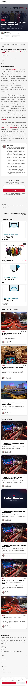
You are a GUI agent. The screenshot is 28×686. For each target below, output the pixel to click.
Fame (3, 282)
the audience (4, 119)
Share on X (7, 36)
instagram (4, 672)
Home (2, 16)
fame (16, 127)
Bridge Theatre (10, 51)
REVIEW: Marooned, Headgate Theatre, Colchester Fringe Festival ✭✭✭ (12, 478)
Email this (7, 39)
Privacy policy (9, 194)
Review (14, 16)
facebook (10, 672)
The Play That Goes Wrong (7, 260)
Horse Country (5, 303)
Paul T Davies (10, 145)
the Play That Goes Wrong (8, 127)
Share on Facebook (16, 36)
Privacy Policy (17, 680)
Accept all (9, 683)
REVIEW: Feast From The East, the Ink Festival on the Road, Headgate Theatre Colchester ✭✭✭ (13, 582)
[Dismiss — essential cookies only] (24, 679)
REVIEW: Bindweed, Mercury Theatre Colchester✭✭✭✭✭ (11, 334)
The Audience (5, 239)
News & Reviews (8, 16)
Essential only (21, 683)
